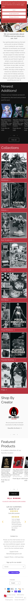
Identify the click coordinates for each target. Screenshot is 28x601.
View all (14, 140)
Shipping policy (9, 599)
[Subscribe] (23, 567)
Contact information (19, 599)
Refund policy (20, 594)
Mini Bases (5, 300)
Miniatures (5, 180)
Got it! (14, 10)
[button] (3, 522)
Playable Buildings (7, 360)
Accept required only (14, 13)
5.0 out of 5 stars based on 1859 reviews (14, 501)
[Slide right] (17, 135)
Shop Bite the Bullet (14, 428)
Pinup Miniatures (7, 330)
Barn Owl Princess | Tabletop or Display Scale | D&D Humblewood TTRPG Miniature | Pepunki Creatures (6, 123)
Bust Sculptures (6, 240)
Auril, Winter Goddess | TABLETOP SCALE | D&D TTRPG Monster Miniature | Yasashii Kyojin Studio (18, 472)
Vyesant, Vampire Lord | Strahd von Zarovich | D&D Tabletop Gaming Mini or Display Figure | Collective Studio (6, 473)
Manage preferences (14, 17)
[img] (14, 511)
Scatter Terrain (6, 270)
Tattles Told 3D (11, 594)
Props (3, 390)
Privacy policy (5, 21)
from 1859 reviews (14, 513)
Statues (4, 210)
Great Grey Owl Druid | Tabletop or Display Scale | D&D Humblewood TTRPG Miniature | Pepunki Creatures (18, 123)
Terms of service (19, 597)
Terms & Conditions (15, 21)
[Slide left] (10, 135)
